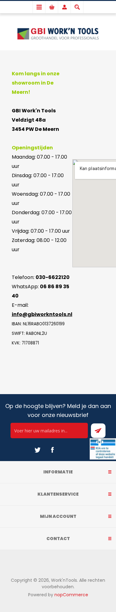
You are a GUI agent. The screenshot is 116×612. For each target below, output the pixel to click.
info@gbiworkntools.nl (42, 314)
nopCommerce (71, 595)
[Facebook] (52, 450)
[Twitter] (37, 450)
